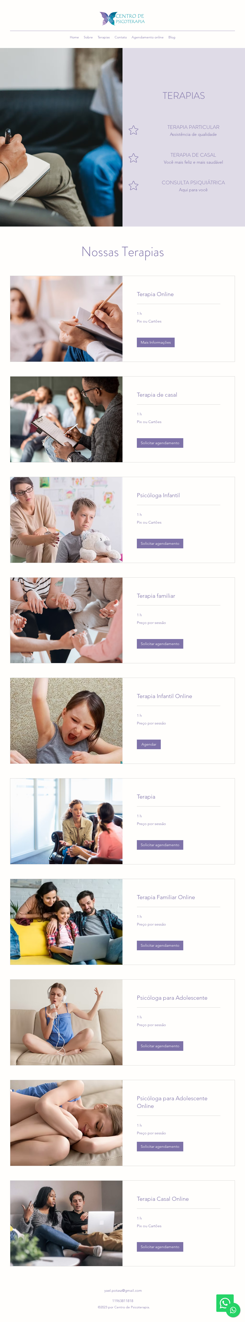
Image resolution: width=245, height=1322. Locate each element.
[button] (156, 342)
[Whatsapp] (225, 1303)
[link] (178, 294)
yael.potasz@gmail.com (123, 1290)
